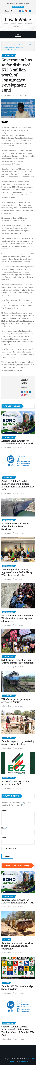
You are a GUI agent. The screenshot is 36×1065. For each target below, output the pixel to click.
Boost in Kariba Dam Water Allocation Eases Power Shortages (15, 526)
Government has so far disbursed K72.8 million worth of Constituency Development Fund (18, 47)
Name (4, 828)
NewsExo (13, 1061)
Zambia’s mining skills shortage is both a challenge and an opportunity (17, 946)
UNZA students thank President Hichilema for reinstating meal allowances (17, 618)
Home (5, 43)
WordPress (30, 1058)
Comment (5, 810)
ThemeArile (23, 1061)
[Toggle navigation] (18, 35)
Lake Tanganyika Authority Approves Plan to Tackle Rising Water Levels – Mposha (16, 572)
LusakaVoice (18, 19)
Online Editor (6, 95)
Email (3, 838)
